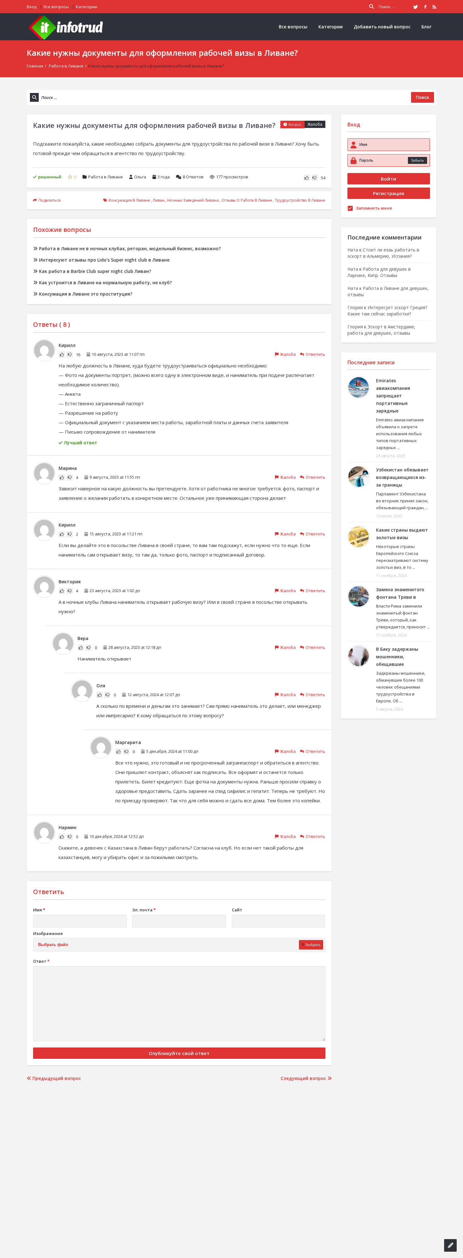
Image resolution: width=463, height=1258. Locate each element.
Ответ (41, 961)
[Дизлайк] (315, 178)
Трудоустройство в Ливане (300, 200)
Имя (39, 910)
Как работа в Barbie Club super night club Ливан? (95, 271)
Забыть (417, 160)
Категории (86, 6)
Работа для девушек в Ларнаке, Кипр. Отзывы (379, 272)
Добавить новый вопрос (382, 27)
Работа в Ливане (66, 66)
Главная (35, 66)
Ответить (315, 354)
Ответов (193, 177)
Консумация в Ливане (129, 200)
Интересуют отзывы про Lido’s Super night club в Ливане (104, 260)
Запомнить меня (374, 208)
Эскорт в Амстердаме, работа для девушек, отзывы (381, 330)
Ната (352, 250)
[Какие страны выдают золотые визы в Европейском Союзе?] (358, 537)
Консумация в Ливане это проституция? (85, 294)
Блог (426, 27)
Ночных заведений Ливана (193, 200)
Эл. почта (144, 910)
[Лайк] (307, 178)
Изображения (48, 933)
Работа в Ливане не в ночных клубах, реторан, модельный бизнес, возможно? (130, 248)
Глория (355, 307)
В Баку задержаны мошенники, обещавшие (397, 656)
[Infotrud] (68, 27)
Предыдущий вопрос (56, 1078)
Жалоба (314, 124)
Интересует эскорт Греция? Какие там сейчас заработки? (387, 310)
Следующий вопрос (304, 1078)
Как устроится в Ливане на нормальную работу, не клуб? (105, 283)
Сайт (237, 910)
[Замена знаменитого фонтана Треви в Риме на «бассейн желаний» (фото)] (358, 596)
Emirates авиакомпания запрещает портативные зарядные (393, 396)
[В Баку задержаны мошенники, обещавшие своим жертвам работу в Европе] (358, 656)
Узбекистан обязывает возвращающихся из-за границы (402, 477)
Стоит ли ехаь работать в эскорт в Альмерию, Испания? (383, 253)
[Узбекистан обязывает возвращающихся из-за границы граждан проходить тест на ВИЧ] (358, 476)
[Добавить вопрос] (450, 1245)
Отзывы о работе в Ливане (246, 200)
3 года (163, 177)
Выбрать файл (53, 944)
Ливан (158, 200)
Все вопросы (56, 6)
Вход (32, 6)
